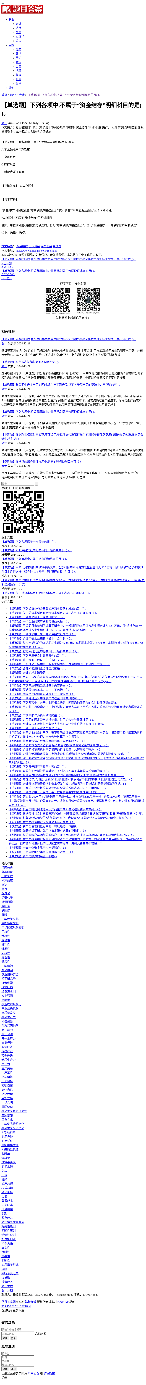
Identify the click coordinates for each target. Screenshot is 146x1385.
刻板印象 (7, 872)
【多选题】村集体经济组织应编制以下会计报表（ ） (42, 822)
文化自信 (7, 1089)
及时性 (5, 1252)
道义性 (5, 961)
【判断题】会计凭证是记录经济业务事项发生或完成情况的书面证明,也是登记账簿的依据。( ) (67, 783)
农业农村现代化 (11, 1004)
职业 (11, 19)
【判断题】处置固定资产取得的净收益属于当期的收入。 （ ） (48, 741)
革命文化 (7, 1119)
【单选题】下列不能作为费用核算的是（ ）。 (37, 715)
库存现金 (46, 246)
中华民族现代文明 (12, 927)
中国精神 (7, 965)
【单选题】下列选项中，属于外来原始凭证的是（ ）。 (35, 558)
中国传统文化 (10, 923)
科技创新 (7, 1021)
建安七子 (7, 897)
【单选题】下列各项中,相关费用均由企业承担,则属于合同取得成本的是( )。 (49, 411)
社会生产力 (8, 1017)
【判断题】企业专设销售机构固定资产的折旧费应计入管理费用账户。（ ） (55, 749)
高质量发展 (8, 1012)
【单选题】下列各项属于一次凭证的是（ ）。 (29, 541)
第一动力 (7, 1030)
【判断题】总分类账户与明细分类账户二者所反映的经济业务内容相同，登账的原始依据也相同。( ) (71, 835)
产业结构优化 (10, 1008)
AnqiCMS (63, 1301)
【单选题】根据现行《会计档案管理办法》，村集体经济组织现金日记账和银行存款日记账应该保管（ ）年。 (77, 813)
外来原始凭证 (10, 1149)
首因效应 (7, 867)
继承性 (5, 948)
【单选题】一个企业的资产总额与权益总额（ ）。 (40, 621)
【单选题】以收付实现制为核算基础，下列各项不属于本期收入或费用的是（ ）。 (59, 770)
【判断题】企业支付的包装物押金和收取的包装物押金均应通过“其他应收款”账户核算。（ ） (66, 775)
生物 (18, 83)
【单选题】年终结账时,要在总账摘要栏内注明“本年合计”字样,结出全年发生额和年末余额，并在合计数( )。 (68, 339)
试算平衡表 (8, 1162)
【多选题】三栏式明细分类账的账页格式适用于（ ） (42, 852)
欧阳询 (5, 906)
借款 (4, 1179)
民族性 (5, 931)
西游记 (5, 893)
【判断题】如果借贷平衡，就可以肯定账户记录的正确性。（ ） (48, 830)
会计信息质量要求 (12, 1222)
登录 (13, 1338)
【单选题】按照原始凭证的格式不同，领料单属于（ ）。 (36, 550)
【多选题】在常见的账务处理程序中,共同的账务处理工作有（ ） (42, 461)
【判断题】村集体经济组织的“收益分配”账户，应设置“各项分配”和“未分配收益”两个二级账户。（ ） (72, 817)
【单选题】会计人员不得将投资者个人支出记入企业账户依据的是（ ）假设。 (57, 724)
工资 (4, 1175)
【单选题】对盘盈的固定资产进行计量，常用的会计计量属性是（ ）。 (52, 719)
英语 (18, 57)
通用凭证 (7, 1141)
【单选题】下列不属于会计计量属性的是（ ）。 (38, 655)
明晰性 (5, 1260)
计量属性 (7, 1209)
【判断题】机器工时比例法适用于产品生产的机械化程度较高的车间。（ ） (55, 809)
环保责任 (7, 1243)
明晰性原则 (8, 1230)
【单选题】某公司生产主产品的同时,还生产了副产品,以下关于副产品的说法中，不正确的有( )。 (61, 384)
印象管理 (7, 876)
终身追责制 (8, 991)
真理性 (5, 957)
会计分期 (7, 1290)
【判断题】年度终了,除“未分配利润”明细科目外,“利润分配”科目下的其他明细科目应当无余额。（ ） (71, 779)
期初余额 (7, 1166)
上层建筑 (7, 1076)
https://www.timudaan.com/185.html (36, 250)
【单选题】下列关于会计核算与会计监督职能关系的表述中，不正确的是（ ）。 (58, 788)
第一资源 (7, 1034)
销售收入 (7, 1281)
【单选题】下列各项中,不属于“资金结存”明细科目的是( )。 (65, 94)
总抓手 (5, 1000)
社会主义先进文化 (12, 1128)
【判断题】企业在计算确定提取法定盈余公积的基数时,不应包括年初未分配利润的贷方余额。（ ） (70, 753)
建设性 (5, 940)
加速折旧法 (8, 1239)
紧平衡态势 (8, 978)
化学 (18, 79)
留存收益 (7, 1217)
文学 (18, 32)
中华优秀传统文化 (12, 1123)
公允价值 (7, 1192)
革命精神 (7, 970)
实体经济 (7, 1047)
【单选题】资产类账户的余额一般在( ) (33, 856)
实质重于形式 (10, 1264)
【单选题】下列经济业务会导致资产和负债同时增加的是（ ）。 (48, 608)
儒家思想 (7, 1115)
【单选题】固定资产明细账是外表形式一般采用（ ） (42, 694)
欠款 (4, 1170)
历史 (18, 66)
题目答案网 (8, 1301)
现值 (4, 1196)
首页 (4, 94)
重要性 (5, 1256)
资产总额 (7, 1183)
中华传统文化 (10, 918)
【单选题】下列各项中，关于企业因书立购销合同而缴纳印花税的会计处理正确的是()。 (64, 702)
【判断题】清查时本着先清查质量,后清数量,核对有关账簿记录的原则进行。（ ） (59, 745)
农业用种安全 (10, 974)
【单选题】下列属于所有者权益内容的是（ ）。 (38, 766)
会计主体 (7, 1286)
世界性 (5, 936)
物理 (18, 74)
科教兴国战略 (10, 1025)
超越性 (5, 953)
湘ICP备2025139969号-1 (16, 1306)
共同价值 (7, 1106)
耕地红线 (7, 987)
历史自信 (7, 1081)
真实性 (5, 1247)
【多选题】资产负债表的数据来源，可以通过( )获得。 (44, 826)
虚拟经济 (7, 1042)
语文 (18, 49)
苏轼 (4, 914)
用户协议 (33, 1373)
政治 (18, 62)
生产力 (5, 1064)
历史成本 (7, 1205)
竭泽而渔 (7, 901)
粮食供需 (7, 983)
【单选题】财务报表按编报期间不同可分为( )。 (31, 361)
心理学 (20, 36)
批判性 (5, 944)
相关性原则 (8, 1226)
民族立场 (7, 1098)
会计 (18, 23)
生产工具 (7, 1072)
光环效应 (7, 880)
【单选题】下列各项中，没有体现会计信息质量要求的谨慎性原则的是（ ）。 (57, 792)
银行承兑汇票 (10, 1273)
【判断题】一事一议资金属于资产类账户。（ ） (38, 847)
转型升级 (7, 1055)
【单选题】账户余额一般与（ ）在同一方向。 (37, 659)
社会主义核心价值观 (14, 1111)
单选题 (57, 246)
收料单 (5, 1153)
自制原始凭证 (10, 1145)
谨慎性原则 (8, 1234)
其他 (11, 87)
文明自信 (7, 1085)
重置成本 (7, 1200)
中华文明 (7, 1102)
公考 (18, 40)
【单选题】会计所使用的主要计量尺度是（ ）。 (38, 668)
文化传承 (7, 1094)
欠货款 (5, 1277)
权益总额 (7, 1187)
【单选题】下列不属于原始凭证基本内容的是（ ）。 (41, 685)
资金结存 (22, 246)
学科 (11, 45)
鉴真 (4, 889)
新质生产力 (8, 1059)
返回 (5, 1369)
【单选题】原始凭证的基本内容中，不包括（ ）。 (40, 689)
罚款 (4, 1213)
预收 (4, 1269)
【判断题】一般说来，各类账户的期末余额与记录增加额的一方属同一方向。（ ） (59, 664)
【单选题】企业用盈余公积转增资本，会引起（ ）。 (41, 638)
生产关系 (7, 1068)
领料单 (5, 1158)
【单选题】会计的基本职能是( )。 (30, 672)
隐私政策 (49, 1373)
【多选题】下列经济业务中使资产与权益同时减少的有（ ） (46, 698)
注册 (5, 1338)
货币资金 (34, 246)
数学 (18, 53)
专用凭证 (7, 1136)
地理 (18, 70)
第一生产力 (8, 1038)
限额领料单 (8, 1132)
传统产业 (7, 1051)
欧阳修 (5, 910)
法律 (18, 28)
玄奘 (4, 884)
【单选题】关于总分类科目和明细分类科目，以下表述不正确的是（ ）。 (46, 593)
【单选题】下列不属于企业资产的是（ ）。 (35, 728)
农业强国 (7, 995)
